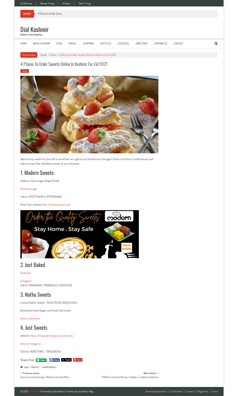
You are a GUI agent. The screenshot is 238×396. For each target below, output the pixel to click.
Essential (123, 43)
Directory (142, 43)
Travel (72, 43)
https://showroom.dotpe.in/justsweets (51, 335)
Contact (178, 43)
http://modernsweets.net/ (56, 204)
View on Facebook (30, 318)
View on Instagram (30, 343)
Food (59, 43)
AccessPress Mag (84, 391)
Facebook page (28, 189)
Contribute (160, 43)
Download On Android (155, 391)
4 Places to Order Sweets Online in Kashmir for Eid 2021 (66, 13)
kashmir (35, 367)
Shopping (88, 43)
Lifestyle (106, 43)
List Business (26, 3)
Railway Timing (47, 3)
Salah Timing (84, 3)
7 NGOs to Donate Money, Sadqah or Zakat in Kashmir (129, 377)
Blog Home (203, 391)
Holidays (66, 3)
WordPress (60, 391)
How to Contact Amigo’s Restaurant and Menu (45, 377)
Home (23, 43)
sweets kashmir (49, 367)
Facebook (25, 273)
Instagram (26, 281)
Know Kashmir (41, 43)
